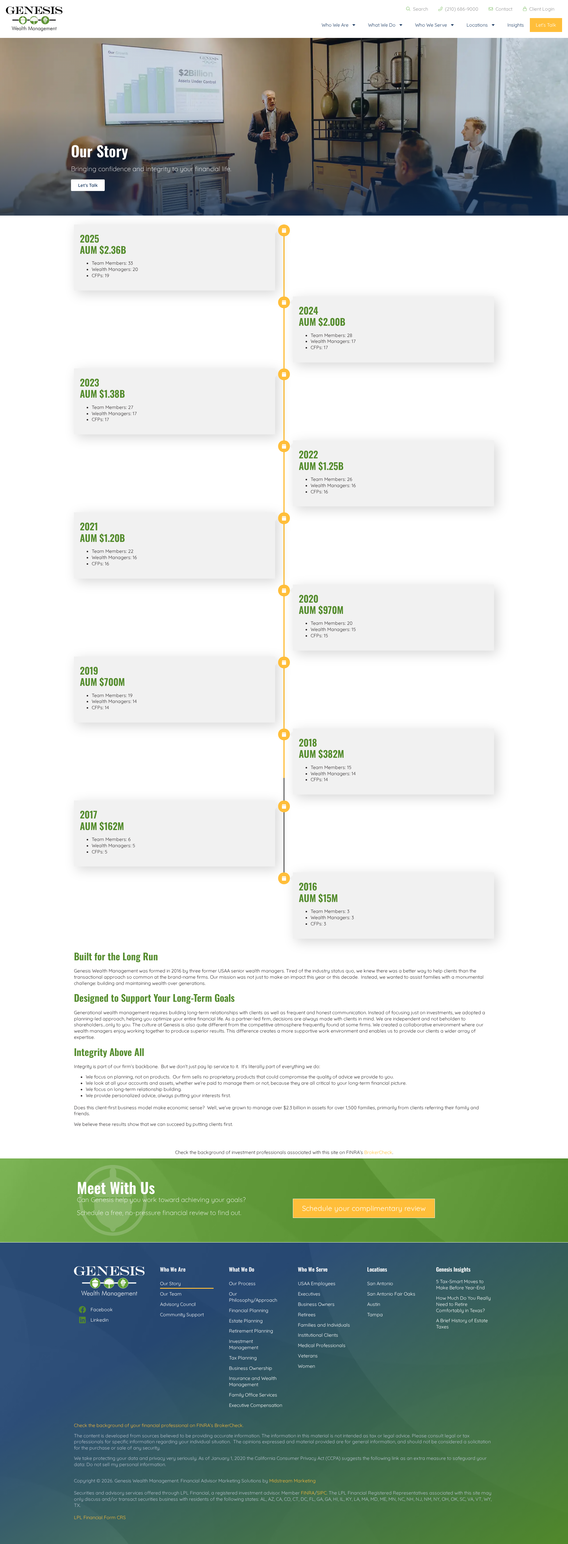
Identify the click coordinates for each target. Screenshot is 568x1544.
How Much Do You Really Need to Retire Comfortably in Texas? (463, 1304)
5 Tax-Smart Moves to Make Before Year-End (460, 1284)
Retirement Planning (251, 1331)
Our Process (242, 1283)
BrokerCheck (378, 1152)
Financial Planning (248, 1310)
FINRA (307, 1493)
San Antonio (380, 1283)
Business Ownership (250, 1368)
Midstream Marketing (292, 1481)
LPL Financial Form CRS (100, 1517)
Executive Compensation (255, 1405)
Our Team (171, 1294)
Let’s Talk (546, 25)
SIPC (322, 1493)
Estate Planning (246, 1321)
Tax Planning (243, 1358)
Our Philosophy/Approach (253, 1297)
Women (306, 1366)
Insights (515, 25)
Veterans (308, 1356)
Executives (309, 1294)
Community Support (182, 1314)
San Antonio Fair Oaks (391, 1294)
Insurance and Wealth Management (253, 1381)
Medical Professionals (322, 1345)
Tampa (375, 1314)
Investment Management (243, 1344)
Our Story (170, 1283)
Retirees (307, 1314)
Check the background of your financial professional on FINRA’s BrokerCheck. (158, 1425)
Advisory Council (178, 1304)
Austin (373, 1304)
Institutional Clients (318, 1335)
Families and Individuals (324, 1325)
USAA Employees (316, 1283)
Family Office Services (253, 1395)
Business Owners (316, 1304)
